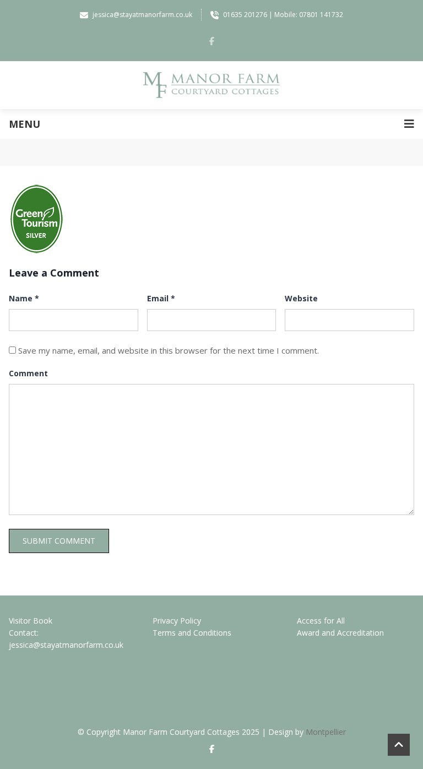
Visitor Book (30, 620)
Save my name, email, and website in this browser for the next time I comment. (168, 350)
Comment (28, 373)
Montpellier (326, 732)
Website (301, 298)
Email (161, 298)
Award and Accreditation (340, 632)
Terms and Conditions (192, 632)
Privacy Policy (177, 620)
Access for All (321, 620)
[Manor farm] (211, 85)
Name (24, 298)
